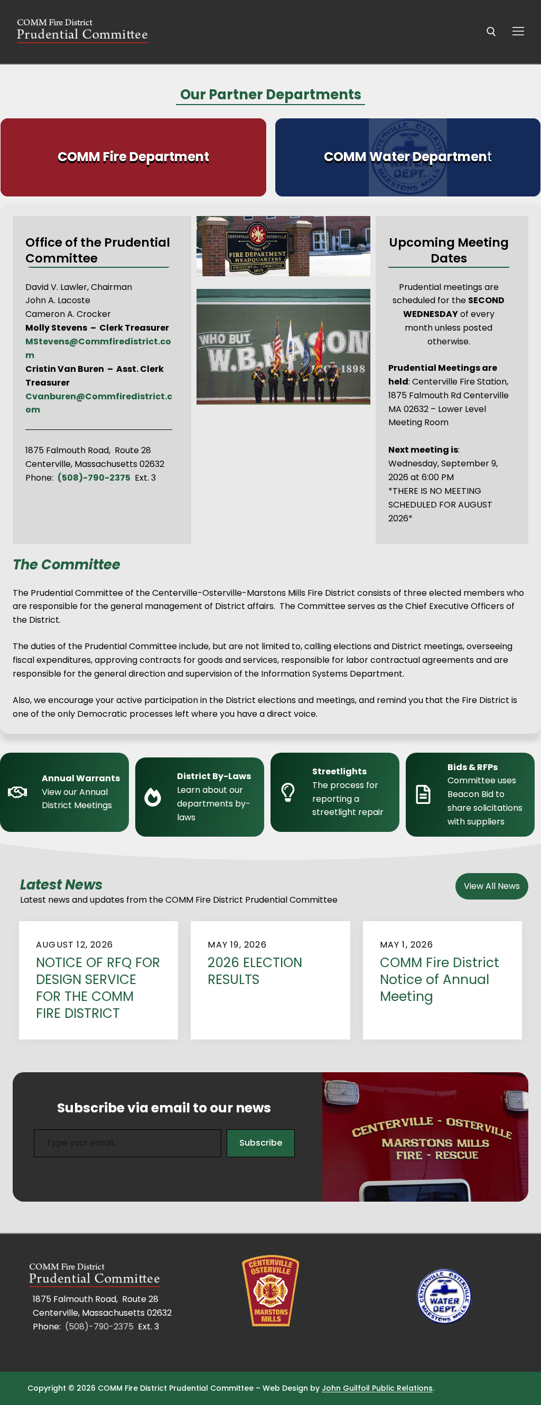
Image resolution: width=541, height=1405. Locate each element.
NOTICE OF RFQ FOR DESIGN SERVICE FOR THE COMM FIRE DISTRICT (98, 988)
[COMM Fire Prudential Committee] (96, 1276)
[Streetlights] (338, 792)
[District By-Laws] (202, 797)
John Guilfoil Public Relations (377, 1388)
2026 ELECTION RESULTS (255, 971)
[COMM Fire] (270, 1291)
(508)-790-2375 (99, 1326)
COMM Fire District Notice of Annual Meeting (439, 980)
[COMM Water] (445, 1298)
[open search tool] (491, 31)
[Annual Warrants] (67, 794)
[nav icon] (518, 32)
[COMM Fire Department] (133, 157)
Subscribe (260, 1143)
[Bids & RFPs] (473, 794)
